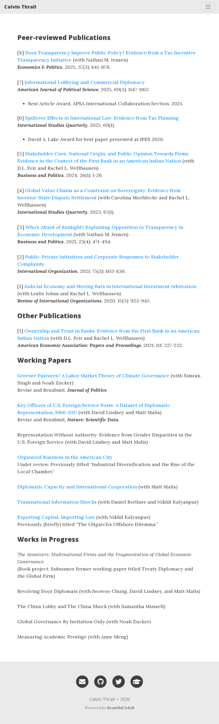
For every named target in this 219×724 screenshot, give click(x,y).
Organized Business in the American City (64, 457)
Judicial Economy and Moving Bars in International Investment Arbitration (110, 286)
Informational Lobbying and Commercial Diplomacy (85, 82)
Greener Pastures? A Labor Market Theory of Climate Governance (93, 376)
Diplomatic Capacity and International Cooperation (77, 487)
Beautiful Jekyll (120, 707)
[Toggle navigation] (208, 6)
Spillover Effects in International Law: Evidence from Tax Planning (102, 118)
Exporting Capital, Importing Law (56, 517)
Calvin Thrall (20, 6)
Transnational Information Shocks (57, 502)
